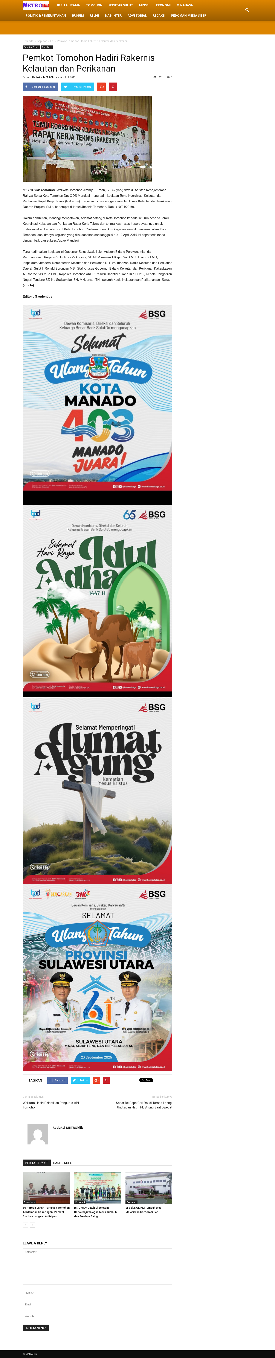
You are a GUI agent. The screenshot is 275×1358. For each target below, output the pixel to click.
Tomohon (94, 5)
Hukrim (78, 15)
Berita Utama (68, 5)
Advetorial (137, 15)
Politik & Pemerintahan (46, 15)
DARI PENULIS (62, 1163)
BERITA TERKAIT (36, 1163)
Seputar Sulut (120, 5)
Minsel (144, 5)
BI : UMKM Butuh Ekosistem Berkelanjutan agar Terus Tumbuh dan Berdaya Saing (95, 1212)
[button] (247, 10)
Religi (94, 15)
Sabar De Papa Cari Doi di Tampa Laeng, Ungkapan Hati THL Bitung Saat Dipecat (144, 1105)
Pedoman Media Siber (188, 15)
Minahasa (185, 5)
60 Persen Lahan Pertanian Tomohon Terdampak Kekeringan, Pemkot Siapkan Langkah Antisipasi (46, 1212)
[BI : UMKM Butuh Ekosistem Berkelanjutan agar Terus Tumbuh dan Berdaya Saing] (97, 1188)
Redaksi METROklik (44, 77)
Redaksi (159, 15)
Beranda (28, 41)
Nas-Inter (113, 15)
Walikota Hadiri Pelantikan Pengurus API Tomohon (51, 1105)
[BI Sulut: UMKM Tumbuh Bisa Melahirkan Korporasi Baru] (148, 1188)
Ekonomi (163, 5)
